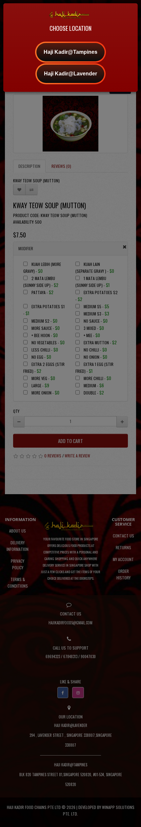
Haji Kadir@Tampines (70, 52)
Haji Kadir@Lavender (70, 73)
